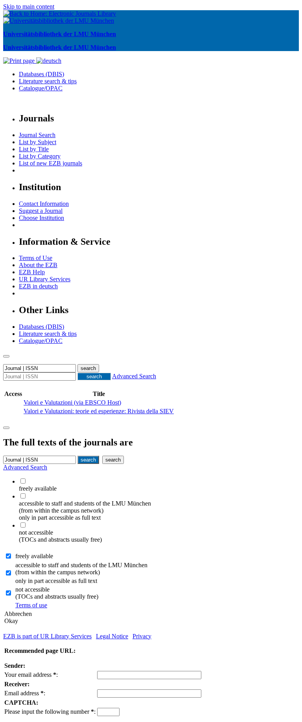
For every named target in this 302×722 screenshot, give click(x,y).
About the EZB (38, 265)
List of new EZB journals (50, 163)
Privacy (142, 636)
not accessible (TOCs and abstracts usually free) (56, 593)
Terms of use (31, 605)
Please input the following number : (50, 711)
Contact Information (44, 203)
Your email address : (31, 674)
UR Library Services (44, 279)
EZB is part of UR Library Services (47, 636)
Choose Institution (41, 217)
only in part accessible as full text (56, 580)
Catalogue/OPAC (41, 88)
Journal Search (37, 135)
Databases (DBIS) (41, 74)
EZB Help (32, 272)
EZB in (38, 286)
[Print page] (19, 60)
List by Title (34, 149)
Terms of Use (35, 258)
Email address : (24, 693)
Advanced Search (134, 376)
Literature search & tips (48, 81)
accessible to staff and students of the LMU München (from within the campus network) (81, 568)
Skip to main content (28, 6)
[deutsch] (48, 60)
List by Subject (37, 142)
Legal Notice (112, 636)
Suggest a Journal (41, 210)
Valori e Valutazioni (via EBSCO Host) (72, 402)
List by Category (40, 156)
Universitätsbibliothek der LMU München (59, 34)
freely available (34, 556)
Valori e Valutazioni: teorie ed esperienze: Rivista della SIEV (99, 411)
